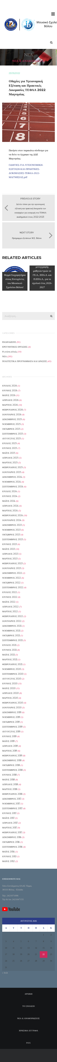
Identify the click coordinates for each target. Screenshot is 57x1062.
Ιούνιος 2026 (9, 390)
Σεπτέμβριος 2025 (12, 433)
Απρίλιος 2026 (10, 400)
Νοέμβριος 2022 (11, 577)
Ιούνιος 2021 (9, 649)
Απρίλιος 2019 (10, 746)
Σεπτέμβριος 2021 (12, 640)
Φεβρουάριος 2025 (12, 467)
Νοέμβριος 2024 (11, 481)
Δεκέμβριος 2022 (12, 573)
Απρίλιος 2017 (10, 822)
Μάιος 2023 (8, 549)
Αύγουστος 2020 (11, 678)
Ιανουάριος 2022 (11, 621)
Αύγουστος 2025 (11, 438)
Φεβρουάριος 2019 (12, 755)
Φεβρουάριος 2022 (12, 616)
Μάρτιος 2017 (9, 827)
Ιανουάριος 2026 (11, 414)
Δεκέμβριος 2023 (12, 525)
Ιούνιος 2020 (9, 683)
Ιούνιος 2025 (9, 448)
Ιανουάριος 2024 (11, 520)
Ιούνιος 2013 (9, 856)
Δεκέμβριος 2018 (11, 760)
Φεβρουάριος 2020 (12, 702)
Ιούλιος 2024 (9, 491)
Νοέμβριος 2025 (11, 424)
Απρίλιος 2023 (10, 553)
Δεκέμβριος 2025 (12, 419)
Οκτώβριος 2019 (11, 722)
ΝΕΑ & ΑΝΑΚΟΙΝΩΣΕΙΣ (28, 1018)
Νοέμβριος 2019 (11, 717)
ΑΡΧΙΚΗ (28, 994)
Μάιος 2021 (8, 654)
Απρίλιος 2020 (10, 693)
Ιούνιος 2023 (9, 544)
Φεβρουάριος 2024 (12, 515)
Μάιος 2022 (8, 601)
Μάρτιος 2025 (10, 462)
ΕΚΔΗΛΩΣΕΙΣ (9, 342)
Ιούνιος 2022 (9, 597)
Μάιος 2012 (8, 861)
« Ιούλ (5, 973)
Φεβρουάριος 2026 (12, 409)
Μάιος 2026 (8, 395)
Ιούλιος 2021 (9, 645)
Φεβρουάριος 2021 (12, 664)
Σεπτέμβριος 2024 (12, 486)
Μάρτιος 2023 (10, 558)
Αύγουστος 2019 (11, 731)
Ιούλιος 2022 (9, 592)
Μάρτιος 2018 (9, 789)
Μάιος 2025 (8, 453)
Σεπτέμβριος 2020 (12, 673)
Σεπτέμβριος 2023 (12, 539)
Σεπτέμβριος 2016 (12, 846)
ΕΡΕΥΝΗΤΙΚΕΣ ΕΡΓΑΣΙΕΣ (14, 346)
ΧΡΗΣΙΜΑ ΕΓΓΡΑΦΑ (28, 1030)
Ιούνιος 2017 (9, 813)
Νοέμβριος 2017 (11, 803)
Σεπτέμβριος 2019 (12, 726)
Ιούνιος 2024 (9, 496)
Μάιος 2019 (8, 741)
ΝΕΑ (4, 356)
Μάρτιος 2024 (10, 510)
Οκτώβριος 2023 (11, 534)
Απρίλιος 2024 (10, 505)
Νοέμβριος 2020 (11, 669)
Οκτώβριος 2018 (11, 765)
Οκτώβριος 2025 (11, 429)
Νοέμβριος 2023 (11, 529)
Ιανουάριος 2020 (11, 707)
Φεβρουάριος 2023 (12, 563)
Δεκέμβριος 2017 (11, 798)
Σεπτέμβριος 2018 (12, 770)
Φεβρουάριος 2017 (12, 832)
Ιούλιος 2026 (9, 385)
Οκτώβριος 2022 (11, 582)
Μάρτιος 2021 (9, 659)
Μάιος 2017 (8, 818)
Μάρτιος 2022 (10, 611)
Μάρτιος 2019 (9, 750)
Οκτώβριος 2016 (11, 842)
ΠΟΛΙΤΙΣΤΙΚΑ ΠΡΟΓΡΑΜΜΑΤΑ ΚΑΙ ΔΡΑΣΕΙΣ (24, 361)
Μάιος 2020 (8, 688)
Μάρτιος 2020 (10, 698)
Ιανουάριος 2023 (11, 568)
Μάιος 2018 (8, 779)
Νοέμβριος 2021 (11, 630)
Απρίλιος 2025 (10, 457)
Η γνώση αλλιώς (9, 351)
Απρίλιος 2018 (10, 784)
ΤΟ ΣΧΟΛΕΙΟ (28, 1006)
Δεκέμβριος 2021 (11, 625)
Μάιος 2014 (8, 851)
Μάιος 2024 (8, 501)
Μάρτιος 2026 (10, 404)
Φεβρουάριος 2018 (12, 794)
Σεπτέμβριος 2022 (12, 587)
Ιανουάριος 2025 (11, 472)
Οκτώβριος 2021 (11, 635)
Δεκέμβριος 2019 (11, 712)
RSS (28, 1043)
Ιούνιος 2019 (9, 736)
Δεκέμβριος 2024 (12, 477)
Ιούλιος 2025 (9, 443)
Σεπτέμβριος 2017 (12, 808)
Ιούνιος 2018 (9, 774)
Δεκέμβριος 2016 (11, 837)
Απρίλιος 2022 (10, 606)
